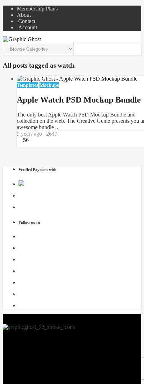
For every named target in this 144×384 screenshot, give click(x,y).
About (24, 15)
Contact (26, 21)
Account (27, 27)
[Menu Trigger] (126, 15)
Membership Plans (37, 9)
